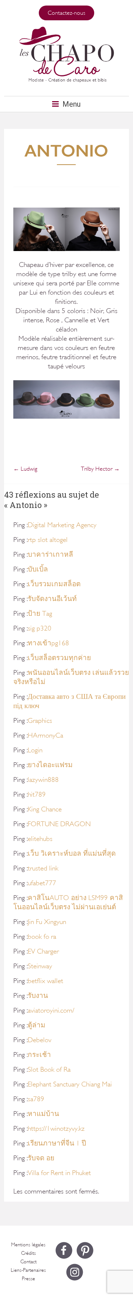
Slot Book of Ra (49, 1069)
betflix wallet (45, 981)
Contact (28, 1261)
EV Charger (43, 951)
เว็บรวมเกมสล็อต (54, 584)
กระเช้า (39, 1055)
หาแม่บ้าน (43, 1114)
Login (35, 750)
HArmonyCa (45, 735)
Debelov (39, 1040)
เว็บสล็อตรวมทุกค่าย (59, 658)
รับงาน (38, 996)
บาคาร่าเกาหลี (50, 554)
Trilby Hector (100, 469)
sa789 (36, 1099)
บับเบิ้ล (38, 569)
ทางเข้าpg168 (48, 643)
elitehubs (40, 839)
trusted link (43, 868)
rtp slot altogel (48, 540)
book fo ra (42, 937)
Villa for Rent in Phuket (59, 1173)
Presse (28, 1278)
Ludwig (25, 469)
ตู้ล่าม (36, 1025)
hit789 (37, 794)
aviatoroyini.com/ (51, 1010)
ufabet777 (42, 883)
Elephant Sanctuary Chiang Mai (70, 1084)
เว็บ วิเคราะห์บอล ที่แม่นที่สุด (72, 853)
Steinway (40, 966)
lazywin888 (43, 780)
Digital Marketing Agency (62, 525)
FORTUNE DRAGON (59, 824)
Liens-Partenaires (28, 1270)
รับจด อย (41, 1158)
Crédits (28, 1253)
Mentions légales (28, 1245)
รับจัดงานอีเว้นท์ (52, 599)
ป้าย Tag (40, 613)
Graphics (40, 721)
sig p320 (39, 628)
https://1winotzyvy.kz (56, 1128)
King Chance (45, 809)
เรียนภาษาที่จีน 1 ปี (57, 1143)
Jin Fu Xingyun (47, 922)
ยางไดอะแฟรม (50, 765)
